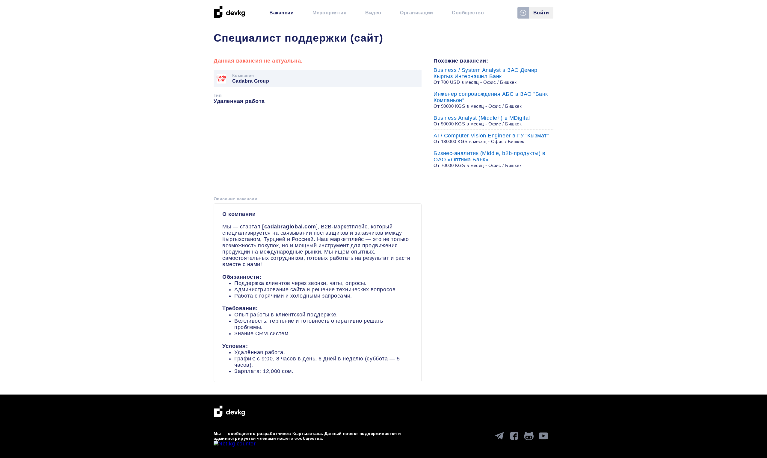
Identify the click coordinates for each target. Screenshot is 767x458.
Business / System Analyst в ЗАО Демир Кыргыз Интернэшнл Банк (485, 76)
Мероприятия (329, 12)
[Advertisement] (318, 152)
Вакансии (281, 12)
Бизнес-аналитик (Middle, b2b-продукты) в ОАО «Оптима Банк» (490, 159)
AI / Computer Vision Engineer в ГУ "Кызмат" (491, 138)
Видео (373, 12)
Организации (416, 12)
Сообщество (468, 12)
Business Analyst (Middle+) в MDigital (482, 120)
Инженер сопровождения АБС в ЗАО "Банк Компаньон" (491, 100)
